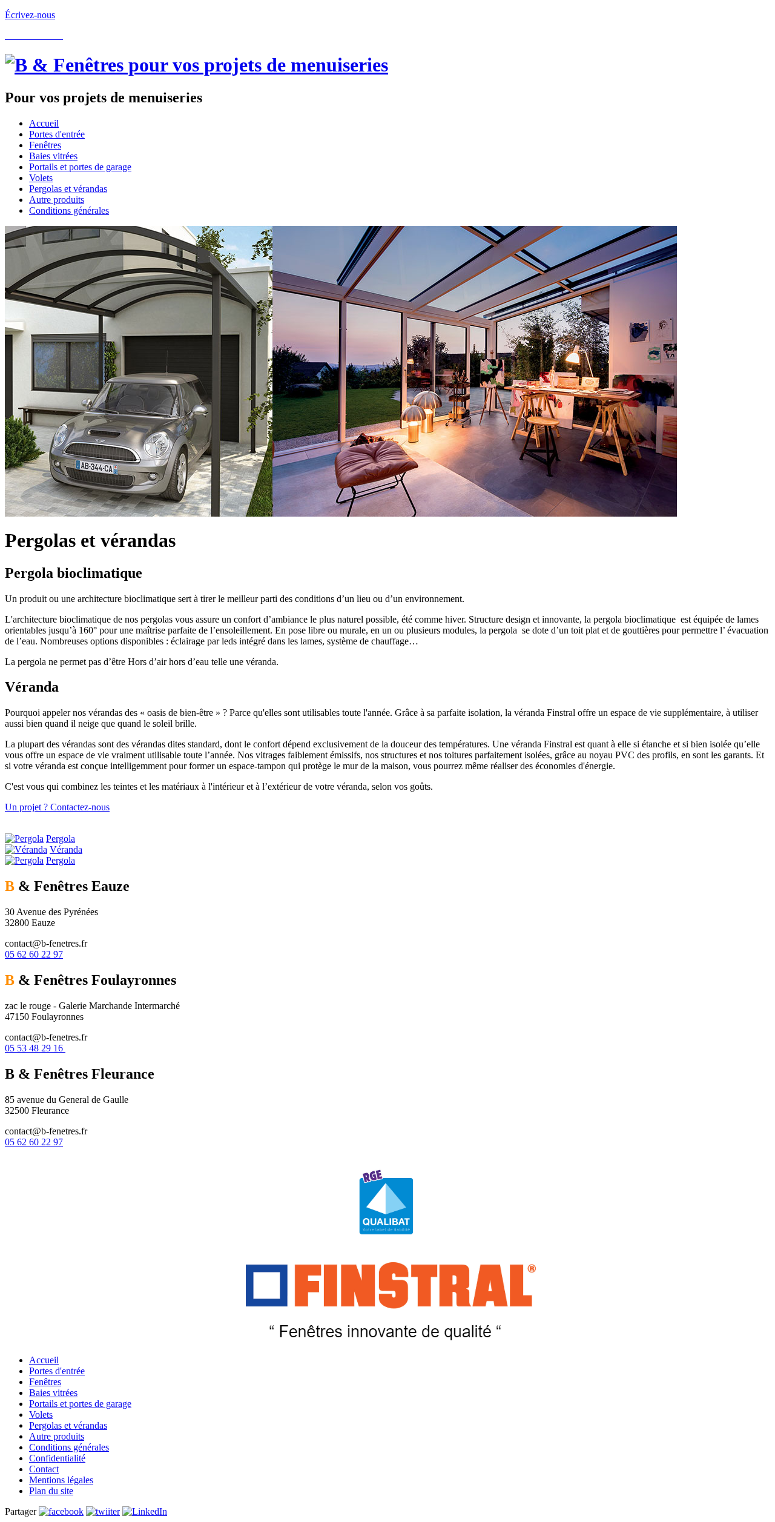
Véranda (66, 849)
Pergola (60, 838)
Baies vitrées (53, 1393)
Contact (44, 1469)
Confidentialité (57, 1458)
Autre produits (56, 1436)
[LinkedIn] (144, 1511)
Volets (41, 1414)
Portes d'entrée (57, 1371)
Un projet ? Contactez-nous (57, 807)
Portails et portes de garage (80, 1403)
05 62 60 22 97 (34, 954)
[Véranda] (26, 849)
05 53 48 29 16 (35, 1048)
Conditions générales (69, 1447)
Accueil (44, 1360)
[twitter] (103, 1511)
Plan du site (51, 1491)
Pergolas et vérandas (68, 1425)
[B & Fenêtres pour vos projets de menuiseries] (196, 65)
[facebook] (61, 1511)
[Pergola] (24, 838)
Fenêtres (45, 1382)
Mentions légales (61, 1480)
